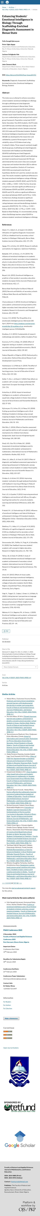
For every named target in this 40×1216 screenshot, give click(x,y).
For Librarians (7, 1008)
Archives (11, 7)
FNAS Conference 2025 (12, 930)
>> (21, 883)
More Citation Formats (11, 667)
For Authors (7, 1005)
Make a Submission (11, 1018)
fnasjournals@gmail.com (19, 1182)
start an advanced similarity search (23, 888)
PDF (6, 631)
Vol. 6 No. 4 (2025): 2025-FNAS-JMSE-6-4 (16, 9)
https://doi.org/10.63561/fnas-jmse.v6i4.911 (21, 75)
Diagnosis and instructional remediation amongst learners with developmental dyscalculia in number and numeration (20, 703)
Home (4, 7)
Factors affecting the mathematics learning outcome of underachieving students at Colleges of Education (21, 794)
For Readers (7, 1002)
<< (3, 883)
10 (17, 883)
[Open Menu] (2, 2)
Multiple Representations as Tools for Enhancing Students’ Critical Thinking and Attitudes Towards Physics (21, 852)
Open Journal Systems (11, 1048)
